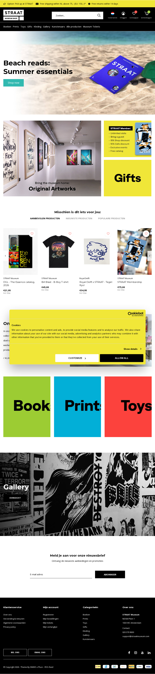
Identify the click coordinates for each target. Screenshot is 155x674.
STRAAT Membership (129, 282)
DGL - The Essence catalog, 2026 (19, 284)
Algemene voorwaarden (14, 622)
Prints (16, 26)
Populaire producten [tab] (111, 218)
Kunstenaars (58, 26)
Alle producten (73, 26)
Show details (130, 349)
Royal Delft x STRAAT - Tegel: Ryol (95, 284)
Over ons (7, 614)
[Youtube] (142, 652)
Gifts (29, 26)
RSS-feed (49, 667)
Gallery (46, 26)
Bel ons (15, 652)
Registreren (48, 614)
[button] (73, 109)
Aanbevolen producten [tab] (45, 218)
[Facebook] (129, 652)
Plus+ (40, 667)
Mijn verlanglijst (50, 627)
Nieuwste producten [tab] (79, 218)
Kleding (37, 26)
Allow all (121, 358)
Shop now (13, 82)
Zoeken (99, 15)
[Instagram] (135, 652)
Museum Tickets (91, 26)
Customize (75, 358)
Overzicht (15, 497)
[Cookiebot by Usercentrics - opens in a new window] (130, 314)
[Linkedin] (149, 652)
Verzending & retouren (13, 618)
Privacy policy (9, 627)
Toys (23, 26)
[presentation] (5, 255)
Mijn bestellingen (51, 618)
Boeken (7, 26)
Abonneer (110, 574)
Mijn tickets (48, 622)
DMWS (33, 667)
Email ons (40, 652)
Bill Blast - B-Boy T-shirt (54, 282)
